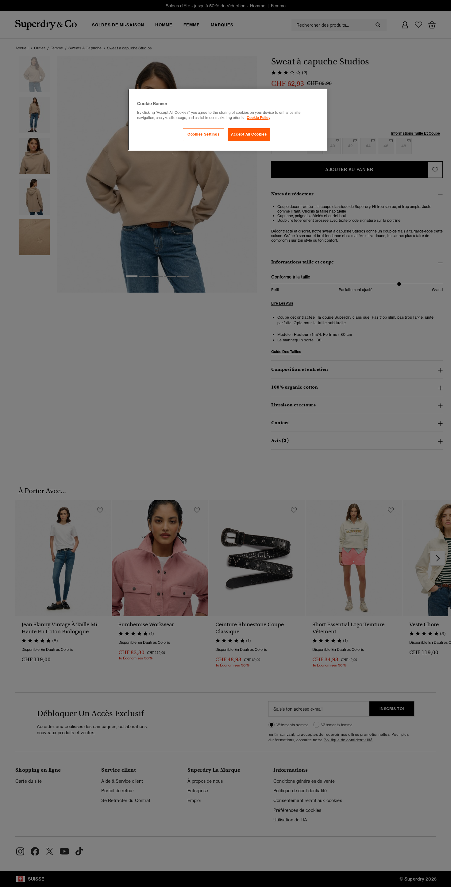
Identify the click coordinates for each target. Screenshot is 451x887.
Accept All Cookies (249, 134)
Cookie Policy (258, 118)
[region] (227, 120)
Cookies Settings (203, 134)
